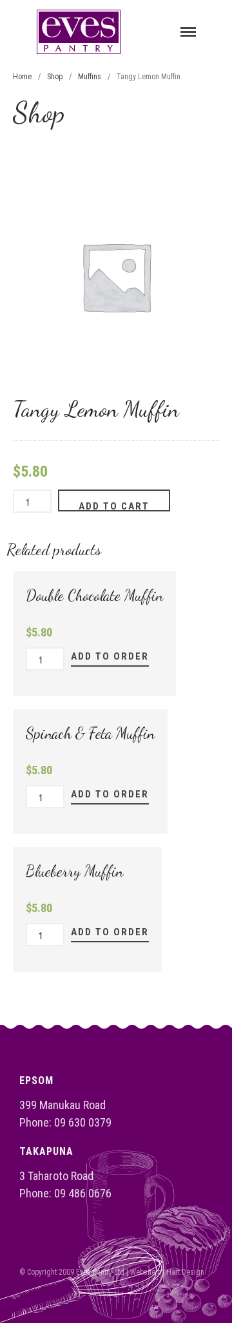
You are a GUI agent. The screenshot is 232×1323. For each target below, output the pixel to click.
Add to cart (114, 505)
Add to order (110, 656)
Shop (55, 76)
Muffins (89, 76)
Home (22, 76)
